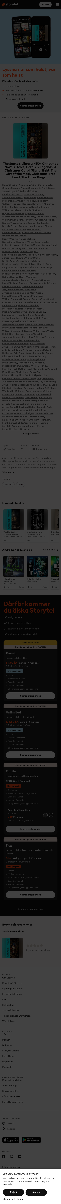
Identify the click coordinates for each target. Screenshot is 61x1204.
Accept (36, 1192)
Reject (13, 1192)
